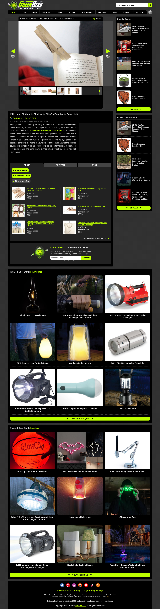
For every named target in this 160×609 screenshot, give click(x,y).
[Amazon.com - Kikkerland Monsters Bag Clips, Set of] (69, 193)
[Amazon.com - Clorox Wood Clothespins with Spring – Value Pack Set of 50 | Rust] (18, 227)
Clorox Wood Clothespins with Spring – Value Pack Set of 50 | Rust (40, 224)
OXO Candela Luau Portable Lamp (33, 363)
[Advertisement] (60, 102)
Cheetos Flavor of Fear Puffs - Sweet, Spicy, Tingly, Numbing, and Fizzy (140, 196)
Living (23, 12)
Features (60, 165)
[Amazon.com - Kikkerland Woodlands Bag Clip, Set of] (18, 210)
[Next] (100, 91)
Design (72, 12)
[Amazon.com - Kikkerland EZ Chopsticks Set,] (69, 210)
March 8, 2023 (30, 118)
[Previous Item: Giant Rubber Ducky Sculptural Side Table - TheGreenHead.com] (13, 53)
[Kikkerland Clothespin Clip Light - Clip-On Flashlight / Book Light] (27, 91)
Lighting (34, 428)
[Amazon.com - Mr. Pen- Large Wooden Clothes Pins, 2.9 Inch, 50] (18, 193)
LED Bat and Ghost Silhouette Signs (80, 471)
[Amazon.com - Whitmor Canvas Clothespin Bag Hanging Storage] (69, 227)
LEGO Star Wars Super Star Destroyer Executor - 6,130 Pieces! (141, 30)
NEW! (13, 12)
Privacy (75, 261)
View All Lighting (80, 575)
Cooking (46, 12)
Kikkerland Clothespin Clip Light (46, 131)
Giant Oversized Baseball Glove (138, 97)
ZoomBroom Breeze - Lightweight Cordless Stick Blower (141, 63)
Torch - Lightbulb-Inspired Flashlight (80, 409)
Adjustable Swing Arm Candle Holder (127, 471)
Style (114, 12)
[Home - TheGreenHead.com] (25, 5)
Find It (98, 19)
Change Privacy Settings (92, 590)
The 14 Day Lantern (127, 409)
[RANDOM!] (150, 12)
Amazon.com (20, 170)
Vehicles (102, 12)
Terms (69, 261)
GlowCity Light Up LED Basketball (33, 471)
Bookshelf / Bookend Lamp (80, 565)
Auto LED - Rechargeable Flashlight (127, 363)
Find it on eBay (21, 181)
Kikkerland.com (21, 175)
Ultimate (127, 12)
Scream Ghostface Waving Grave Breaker (141, 179)
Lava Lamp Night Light (80, 517)
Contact (68, 590)
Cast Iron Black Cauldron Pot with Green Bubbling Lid (140, 80)
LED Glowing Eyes (127, 517)
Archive (60, 590)
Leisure (59, 12)
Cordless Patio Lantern (80, 363)
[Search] (150, 5)
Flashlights (17, 118)
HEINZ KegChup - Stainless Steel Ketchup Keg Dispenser (139, 46)
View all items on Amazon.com (95, 238)
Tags (94, 165)
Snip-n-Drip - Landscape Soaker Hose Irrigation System (140, 162)
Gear (34, 12)
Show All (134, 109)
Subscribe (86, 258)
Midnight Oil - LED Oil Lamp (33, 315)
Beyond (139, 12)
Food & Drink (87, 12)
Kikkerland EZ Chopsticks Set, (91, 207)
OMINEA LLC (80, 606)
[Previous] (21, 91)
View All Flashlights (80, 418)
